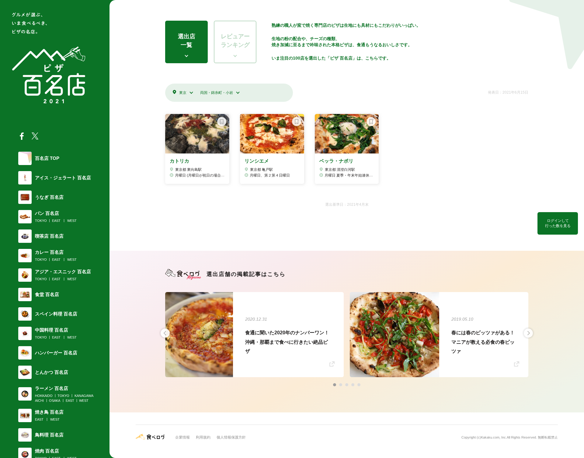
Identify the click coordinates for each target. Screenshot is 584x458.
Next (528, 333)
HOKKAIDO (44, 396)
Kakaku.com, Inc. (494, 437)
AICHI (39, 400)
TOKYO (41, 220)
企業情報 (182, 437)
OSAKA (54, 400)
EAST (56, 220)
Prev (165, 333)
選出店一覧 (186, 40)
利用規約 (203, 437)
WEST (72, 220)
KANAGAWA (84, 396)
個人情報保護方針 (231, 437)
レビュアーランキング (235, 40)
